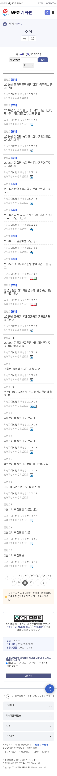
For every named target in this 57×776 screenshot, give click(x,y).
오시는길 (45, 752)
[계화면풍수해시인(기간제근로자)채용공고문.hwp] (31, 379)
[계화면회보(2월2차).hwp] (31, 543)
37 (13, 582)
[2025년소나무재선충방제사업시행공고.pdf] (31, 278)
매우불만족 (13, 666)
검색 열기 (47, 12)
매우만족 (12, 663)
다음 (12, 696)
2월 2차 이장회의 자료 (17, 532)
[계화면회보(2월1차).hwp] (31, 566)
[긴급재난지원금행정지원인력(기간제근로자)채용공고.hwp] (31, 406)
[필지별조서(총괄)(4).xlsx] (35, 278)
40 (30, 582)
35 (43, 576)
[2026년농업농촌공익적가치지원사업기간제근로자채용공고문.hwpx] (31, 124)
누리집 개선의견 (9, 752)
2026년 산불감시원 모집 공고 (21, 241)
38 (19, 582)
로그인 (40, 3)
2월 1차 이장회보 (14, 555)
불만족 (44, 663)
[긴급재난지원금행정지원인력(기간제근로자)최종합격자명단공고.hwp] (31, 356)
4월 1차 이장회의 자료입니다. (21, 441)
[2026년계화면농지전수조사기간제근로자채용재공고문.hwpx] (31, 150)
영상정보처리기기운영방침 (13, 748)
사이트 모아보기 (17, 3)
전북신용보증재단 (17, 696)
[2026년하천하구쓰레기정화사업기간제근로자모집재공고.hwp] (31, 229)
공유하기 (24, 38)
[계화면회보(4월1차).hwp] (31, 452)
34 (38, 576)
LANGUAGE (49, 3)
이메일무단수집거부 (23, 745)
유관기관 (10, 736)
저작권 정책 (32, 748)
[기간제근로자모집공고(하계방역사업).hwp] (31, 203)
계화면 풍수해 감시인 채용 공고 (22, 369)
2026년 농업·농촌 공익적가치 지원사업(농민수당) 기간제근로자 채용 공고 (28, 112)
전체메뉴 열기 (53, 12)
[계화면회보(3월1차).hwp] (31, 520)
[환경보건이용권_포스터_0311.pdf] (35, 304)
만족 (24, 663)
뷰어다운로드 (24, 752)
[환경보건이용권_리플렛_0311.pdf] (31, 304)
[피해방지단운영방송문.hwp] (31, 330)
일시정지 (8, 696)
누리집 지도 (7, 745)
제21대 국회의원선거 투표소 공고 (23, 487)
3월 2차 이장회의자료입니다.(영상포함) (26, 464)
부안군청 (3, 3)
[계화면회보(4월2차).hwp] (31, 429)
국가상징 (35, 752)
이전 (4, 696)
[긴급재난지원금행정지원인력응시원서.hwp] (35, 406)
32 (26, 576)
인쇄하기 (32, 38)
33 (32, 576)
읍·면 (8, 726)
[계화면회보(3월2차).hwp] (31, 474)
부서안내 (10, 705)
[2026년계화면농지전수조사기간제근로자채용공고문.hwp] (31, 176)
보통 (34, 663)
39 (25, 582)
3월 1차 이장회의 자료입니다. (21, 509)
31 (20, 576)
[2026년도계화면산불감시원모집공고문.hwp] (31, 252)
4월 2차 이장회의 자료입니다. (21, 418)
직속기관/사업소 (13, 715)
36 (49, 576)
